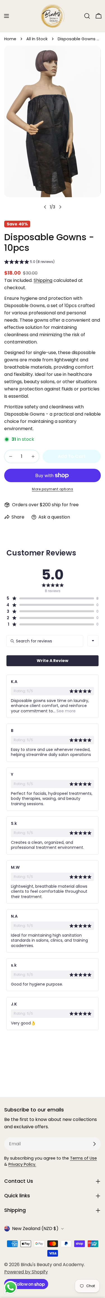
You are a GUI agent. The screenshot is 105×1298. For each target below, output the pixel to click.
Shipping (43, 280)
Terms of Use (83, 1158)
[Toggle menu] (6, 16)
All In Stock (37, 39)
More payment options (52, 489)
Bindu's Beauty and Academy (52, 1264)
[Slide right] (60, 206)
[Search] (87, 16)
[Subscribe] (94, 1144)
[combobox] (93, 640)
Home (10, 39)
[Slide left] (45, 206)
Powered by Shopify (26, 1272)
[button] (29, 262)
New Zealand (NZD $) (35, 1228)
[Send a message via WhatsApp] (10, 1287)
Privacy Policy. (22, 1164)
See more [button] (65, 711)
